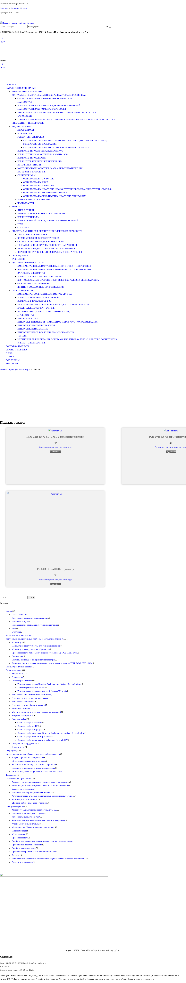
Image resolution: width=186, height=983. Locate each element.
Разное (16, 206)
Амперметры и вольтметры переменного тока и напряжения (54, 266)
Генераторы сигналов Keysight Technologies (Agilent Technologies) (65, 140)
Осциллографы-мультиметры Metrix (45, 193)
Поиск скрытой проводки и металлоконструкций (47, 220)
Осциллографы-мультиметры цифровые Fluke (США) (54, 196)
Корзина (24, 8)
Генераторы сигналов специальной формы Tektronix (56, 147)
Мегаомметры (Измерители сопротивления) (43, 311)
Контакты (12, 364)
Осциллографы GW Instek (38, 179)
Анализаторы (25, 130)
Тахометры (18, 259)
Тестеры (22, 336)
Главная (11, 84)
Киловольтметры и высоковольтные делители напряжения (53, 304)
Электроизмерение (23, 290)
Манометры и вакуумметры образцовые (41, 109)
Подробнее (55, 451)
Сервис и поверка (16, 350)
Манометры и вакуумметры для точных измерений (48, 105)
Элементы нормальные (31, 343)
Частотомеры (25, 203)
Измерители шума (28, 217)
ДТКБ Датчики (25, 210)
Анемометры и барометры (27, 91)
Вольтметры (24, 133)
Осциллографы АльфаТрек (38, 186)
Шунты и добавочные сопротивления (40, 287)
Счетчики (23, 227)
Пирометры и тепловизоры (28, 123)
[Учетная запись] (1, 52)
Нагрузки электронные (31, 172)
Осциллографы (26, 175)
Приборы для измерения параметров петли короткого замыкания (57, 322)
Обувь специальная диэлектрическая (40, 241)
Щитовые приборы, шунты (28, 262)
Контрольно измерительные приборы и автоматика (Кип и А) (49, 95)
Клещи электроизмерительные (35, 308)
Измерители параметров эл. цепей (38, 297)
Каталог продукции (21, 88)
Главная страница (8, 369)
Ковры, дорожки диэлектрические (38, 238)
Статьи (10, 357)
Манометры (24, 102)
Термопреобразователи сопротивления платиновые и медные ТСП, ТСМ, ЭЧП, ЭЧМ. (66, 119)
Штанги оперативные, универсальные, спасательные (49, 252)
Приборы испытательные (32, 329)
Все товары (15, 8)
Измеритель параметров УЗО (34, 301)
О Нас (9, 353)
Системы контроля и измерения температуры (45, 98)
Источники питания (29, 165)
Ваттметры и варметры (31, 273)
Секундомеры (20, 255)
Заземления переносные (32, 234)
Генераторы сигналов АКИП (40, 144)
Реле (20, 224)
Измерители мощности (31, 158)
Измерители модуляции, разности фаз (40, 151)
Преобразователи (27, 318)
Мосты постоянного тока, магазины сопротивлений (50, 168)
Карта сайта (4, 8)
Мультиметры (25, 315)
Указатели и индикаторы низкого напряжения (46, 248)
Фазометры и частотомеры (33, 283)
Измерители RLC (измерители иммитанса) (42, 154)
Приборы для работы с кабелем (36, 325)
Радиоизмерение (22, 126)
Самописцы (24, 116)
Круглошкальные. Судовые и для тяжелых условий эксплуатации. (58, 280)
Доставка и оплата (17, 346)
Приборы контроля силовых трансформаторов (45, 332)
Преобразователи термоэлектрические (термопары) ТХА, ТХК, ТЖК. (57, 112)
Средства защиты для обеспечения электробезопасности (47, 231)
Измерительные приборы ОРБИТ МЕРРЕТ (40, 276)
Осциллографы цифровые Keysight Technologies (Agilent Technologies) (67, 189)
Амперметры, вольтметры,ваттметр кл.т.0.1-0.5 (44, 294)
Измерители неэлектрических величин (41, 213)
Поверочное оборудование (33, 199)
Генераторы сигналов (30, 137)
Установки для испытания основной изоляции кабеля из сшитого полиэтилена (67, 339)
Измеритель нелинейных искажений (39, 161)
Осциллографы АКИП (35, 182)
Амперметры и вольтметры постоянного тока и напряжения (54, 269)
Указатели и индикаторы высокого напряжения (47, 245)
